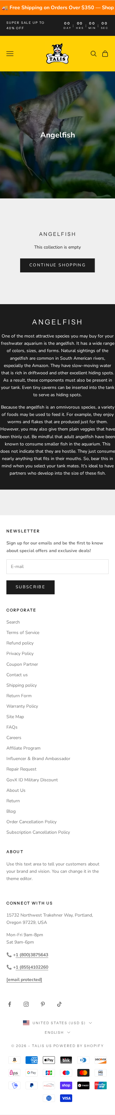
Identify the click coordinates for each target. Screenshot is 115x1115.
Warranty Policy (22, 706)
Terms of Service (22, 633)
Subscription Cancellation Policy (38, 832)
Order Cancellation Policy (31, 822)
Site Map (15, 717)
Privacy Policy (20, 654)
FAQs (12, 727)
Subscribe (30, 587)
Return (13, 801)
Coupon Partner (22, 664)
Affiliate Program (23, 748)
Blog (11, 811)
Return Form (19, 696)
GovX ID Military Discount (32, 780)
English (54, 1032)
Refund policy (20, 643)
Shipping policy (21, 685)
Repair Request (21, 769)
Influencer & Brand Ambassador (38, 759)
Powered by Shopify (78, 1046)
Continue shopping (57, 265)
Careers (13, 738)
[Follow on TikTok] (59, 1004)
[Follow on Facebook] (9, 1004)
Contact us (17, 675)
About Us (16, 790)
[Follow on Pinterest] (43, 1004)
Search (13, 622)
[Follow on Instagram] (26, 1004)
